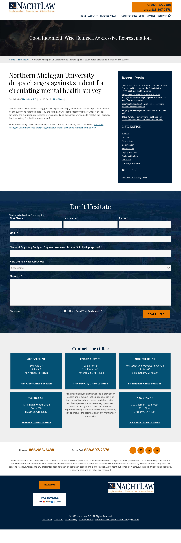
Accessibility (71, 519)
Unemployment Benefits (132, 163)
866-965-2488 (161, 5)
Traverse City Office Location (90, 383)
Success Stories (128, 16)
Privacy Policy (86, 519)
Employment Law (129, 152)
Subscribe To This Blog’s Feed (134, 177)
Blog (141, 16)
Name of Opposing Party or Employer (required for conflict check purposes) (56, 247)
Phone (123, 218)
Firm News (58, 99)
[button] (178, 523)
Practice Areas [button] (108, 16)
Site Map (58, 519)
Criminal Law (127, 141)
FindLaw (135, 519)
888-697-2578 (161, 9)
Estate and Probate (130, 156)
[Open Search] (169, 16)
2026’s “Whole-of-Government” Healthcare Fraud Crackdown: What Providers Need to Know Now (143, 118)
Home (83, 16)
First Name (17, 218)
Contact (162, 16)
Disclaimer (15, 311)
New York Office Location (144, 422)
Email (14, 232)
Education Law (128, 148)
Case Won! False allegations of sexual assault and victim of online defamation (143, 105)
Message (16, 276)
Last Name (71, 218)
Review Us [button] (49, 484)
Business (125, 133)
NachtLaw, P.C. (29, 99)
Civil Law (125, 137)
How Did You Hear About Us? (27, 261)
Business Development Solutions (111, 519)
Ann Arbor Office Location (36, 383)
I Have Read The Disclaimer (84, 311)
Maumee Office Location (36, 422)
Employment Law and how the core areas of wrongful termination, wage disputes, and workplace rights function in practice (144, 97)
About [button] (91, 16)
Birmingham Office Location (145, 383)
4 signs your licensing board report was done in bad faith (144, 111)
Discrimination (128, 145)
